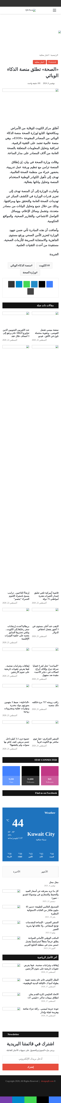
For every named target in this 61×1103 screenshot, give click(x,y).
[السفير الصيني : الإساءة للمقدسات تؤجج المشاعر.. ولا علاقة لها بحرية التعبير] (11, 927)
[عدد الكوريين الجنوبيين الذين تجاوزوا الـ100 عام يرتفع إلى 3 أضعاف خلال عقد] (15, 319)
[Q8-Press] (30, 10)
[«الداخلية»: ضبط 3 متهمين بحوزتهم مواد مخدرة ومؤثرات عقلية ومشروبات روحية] (15, 691)
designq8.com (47, 1081)
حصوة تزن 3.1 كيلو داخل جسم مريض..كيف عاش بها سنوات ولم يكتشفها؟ (16, 742)
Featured (52, 62)
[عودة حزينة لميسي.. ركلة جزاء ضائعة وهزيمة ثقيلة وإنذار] (11, 1013)
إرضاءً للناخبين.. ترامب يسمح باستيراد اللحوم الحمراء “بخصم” (18, 596)
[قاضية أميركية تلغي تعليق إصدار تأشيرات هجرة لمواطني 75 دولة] (45, 467)
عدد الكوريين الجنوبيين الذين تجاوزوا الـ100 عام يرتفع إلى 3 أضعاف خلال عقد (16, 333)
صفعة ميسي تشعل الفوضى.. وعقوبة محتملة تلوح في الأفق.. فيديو (47, 333)
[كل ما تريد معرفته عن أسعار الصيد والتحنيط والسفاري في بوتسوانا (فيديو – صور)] (11, 895)
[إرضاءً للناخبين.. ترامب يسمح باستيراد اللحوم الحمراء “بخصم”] (15, 467)
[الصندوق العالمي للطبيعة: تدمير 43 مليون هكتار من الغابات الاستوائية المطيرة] (11, 911)
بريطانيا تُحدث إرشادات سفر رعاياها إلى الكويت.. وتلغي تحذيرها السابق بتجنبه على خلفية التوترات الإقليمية (17, 632)
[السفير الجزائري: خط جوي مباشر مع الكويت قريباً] (45, 728)
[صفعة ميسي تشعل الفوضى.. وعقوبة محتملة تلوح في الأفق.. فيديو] (45, 319)
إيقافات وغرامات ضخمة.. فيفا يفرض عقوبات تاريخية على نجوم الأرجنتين (16, 669)
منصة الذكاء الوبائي (20, 265)
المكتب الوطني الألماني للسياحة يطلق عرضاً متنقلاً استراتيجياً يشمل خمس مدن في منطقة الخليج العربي (41, 941)
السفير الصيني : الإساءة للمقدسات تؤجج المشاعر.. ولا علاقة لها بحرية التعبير (42, 925)
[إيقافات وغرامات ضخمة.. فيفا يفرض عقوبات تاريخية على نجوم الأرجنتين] (15, 655)
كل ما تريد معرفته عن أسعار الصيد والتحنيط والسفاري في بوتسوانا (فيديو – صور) (41, 894)
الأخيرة (16, 871)
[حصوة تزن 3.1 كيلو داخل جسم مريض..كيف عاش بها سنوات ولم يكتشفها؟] (15, 728)
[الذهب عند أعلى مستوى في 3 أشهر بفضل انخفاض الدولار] (45, 615)
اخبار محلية (44, 55)
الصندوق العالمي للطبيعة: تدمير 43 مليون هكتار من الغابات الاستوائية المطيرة (42, 910)
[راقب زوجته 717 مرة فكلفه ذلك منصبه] (45, 691)
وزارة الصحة (29, 272)
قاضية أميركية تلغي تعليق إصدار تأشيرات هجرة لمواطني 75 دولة (46, 596)
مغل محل (54, 882)
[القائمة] (54, 11)
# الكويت (44, 265)
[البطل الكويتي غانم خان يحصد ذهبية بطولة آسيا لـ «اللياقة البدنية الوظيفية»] (11, 984)
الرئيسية (55, 55)
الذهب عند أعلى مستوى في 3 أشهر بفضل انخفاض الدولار (45, 629)
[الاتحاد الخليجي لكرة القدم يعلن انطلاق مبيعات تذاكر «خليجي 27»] (11, 999)
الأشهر (44, 871)
